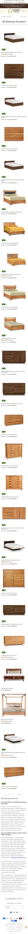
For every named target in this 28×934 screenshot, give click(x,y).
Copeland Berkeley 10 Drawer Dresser (9, 496)
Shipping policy (18, 926)
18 (19, 794)
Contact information (11, 929)
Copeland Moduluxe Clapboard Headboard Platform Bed (13, 753)
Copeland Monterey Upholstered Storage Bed (11, 212)
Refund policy (13, 924)
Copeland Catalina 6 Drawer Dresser (9, 786)
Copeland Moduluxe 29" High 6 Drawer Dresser (12, 624)
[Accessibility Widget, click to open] (26, 927)
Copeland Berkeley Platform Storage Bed (10, 274)
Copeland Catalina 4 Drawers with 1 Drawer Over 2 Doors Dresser (12, 528)
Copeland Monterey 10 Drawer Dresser (10, 465)
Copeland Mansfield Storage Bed (8, 338)
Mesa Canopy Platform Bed (7, 719)
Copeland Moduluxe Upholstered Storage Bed (11, 52)
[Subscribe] (21, 907)
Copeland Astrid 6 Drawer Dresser (9, 655)
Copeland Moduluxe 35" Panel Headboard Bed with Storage (12, 180)
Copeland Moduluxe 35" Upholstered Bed (10, 560)
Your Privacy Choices (15, 931)
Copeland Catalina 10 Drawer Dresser (9, 148)
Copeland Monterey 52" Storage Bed (9, 307)
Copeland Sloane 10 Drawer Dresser (9, 85)
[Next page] (22, 794)
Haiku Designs (13, 923)
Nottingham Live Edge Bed (7, 688)
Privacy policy (20, 924)
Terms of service (10, 926)
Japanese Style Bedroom (18, 857)
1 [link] (5, 794)
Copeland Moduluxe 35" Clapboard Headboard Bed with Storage (14, 117)
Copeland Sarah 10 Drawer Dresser (9, 593)
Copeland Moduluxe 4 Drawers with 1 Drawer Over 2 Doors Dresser (13, 372)
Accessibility (19, 929)
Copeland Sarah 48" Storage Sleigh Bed (10, 243)
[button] (1, 10)
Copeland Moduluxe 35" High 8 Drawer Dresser (11, 403)
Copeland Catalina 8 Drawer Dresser (9, 434)
